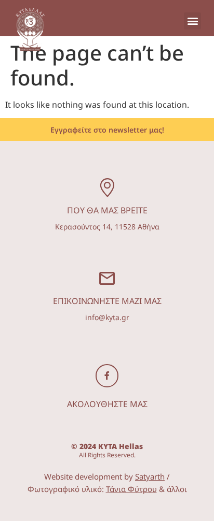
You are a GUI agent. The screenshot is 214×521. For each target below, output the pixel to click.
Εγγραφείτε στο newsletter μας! (107, 130)
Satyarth (150, 476)
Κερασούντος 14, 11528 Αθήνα (107, 226)
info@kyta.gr (107, 317)
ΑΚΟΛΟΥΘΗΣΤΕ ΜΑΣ (107, 404)
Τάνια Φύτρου (131, 489)
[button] (192, 21)
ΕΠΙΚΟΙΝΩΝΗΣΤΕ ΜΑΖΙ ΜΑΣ (107, 301)
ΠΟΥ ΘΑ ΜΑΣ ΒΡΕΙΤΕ (107, 210)
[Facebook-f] (107, 375)
